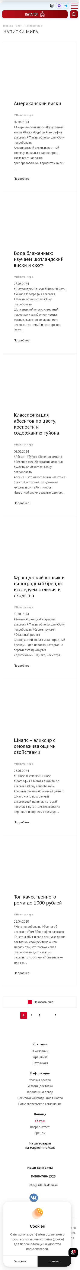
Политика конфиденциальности (40, 1098)
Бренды (40, 1133)
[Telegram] (66, 6)
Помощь (40, 1114)
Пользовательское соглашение (40, 1104)
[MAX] (59, 6)
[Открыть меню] (74, 6)
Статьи (40, 1121)
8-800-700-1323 (43, 1176)
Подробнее (21, 179)
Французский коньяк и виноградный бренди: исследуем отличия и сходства (39, 586)
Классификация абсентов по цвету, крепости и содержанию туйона (36, 424)
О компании (40, 1051)
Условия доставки (40, 1086)
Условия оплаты (40, 1080)
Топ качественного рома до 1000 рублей (38, 899)
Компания (40, 1044)
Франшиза (40, 1057)
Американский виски (37, 103)
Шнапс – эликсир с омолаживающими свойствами (35, 746)
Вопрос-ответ (40, 1127)
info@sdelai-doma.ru (43, 1185)
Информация (40, 1073)
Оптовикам (40, 1063)
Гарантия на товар (40, 1092)
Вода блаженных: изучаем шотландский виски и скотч (39, 259)
